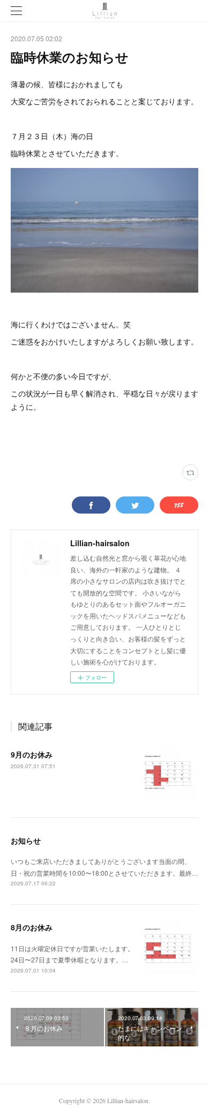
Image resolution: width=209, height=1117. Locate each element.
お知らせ (26, 840)
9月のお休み (32, 754)
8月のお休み (32, 927)
